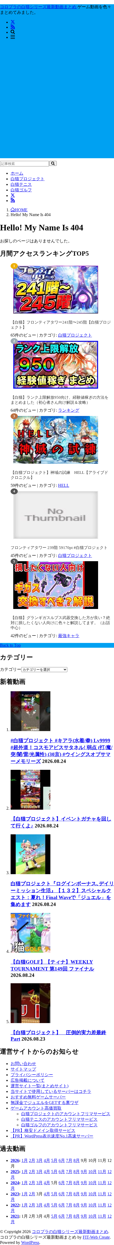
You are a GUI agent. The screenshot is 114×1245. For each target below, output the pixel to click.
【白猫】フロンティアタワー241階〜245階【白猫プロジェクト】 (61, 324)
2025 (15, 1171)
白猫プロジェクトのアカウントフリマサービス (65, 1113)
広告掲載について (28, 1080)
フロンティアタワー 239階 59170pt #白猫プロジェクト (59, 548)
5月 (54, 1160)
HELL (63, 485)
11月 (102, 1171)
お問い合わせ (23, 1063)
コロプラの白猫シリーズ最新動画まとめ (70, 1231)
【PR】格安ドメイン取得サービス (43, 1130)
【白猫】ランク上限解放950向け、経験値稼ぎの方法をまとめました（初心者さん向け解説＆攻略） (59, 400)
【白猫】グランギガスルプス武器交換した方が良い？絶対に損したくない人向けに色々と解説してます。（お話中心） (60, 623)
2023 (15, 1194)
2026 (15, 1160)
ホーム (17, 173)
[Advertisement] (57, 101)
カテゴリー (10, 669)
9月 (84, 1171)
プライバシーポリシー (32, 1074)
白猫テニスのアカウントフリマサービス (59, 1119)
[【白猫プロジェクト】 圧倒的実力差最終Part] (30, 1021)
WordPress (30, 1242)
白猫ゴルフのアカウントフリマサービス (59, 1125)
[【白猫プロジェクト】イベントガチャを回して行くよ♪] (30, 808)
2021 (15, 1216)
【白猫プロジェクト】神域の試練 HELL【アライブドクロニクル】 (59, 475)
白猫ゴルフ (21, 190)
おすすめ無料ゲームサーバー (38, 1097)
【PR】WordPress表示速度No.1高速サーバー (52, 1136)
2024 (15, 1182)
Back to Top (10, 645)
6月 (62, 1160)
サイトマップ (23, 1069)
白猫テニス (21, 184)
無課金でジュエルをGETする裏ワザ (44, 1102)
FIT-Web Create (96, 1237)
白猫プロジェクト (28, 179)
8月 (76, 1160)
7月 (69, 1160)
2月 (32, 1160)
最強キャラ (68, 635)
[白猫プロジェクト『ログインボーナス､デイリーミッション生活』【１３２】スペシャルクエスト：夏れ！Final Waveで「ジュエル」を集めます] (30, 872)
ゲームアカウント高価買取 (36, 1108)
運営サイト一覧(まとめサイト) (39, 1086)
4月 (47, 1160)
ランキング (68, 410)
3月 (39, 1160)
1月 (24, 1160)
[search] (53, 163)
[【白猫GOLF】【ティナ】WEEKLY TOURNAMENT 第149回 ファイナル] (30, 951)
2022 (15, 1205)
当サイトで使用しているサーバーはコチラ (51, 1091)
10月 (92, 1171)
